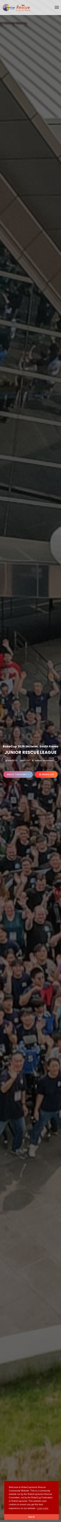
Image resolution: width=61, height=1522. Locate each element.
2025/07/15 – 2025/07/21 (21, 760)
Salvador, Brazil (43, 760)
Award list (47, 774)
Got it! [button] (32, 1517)
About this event (17, 774)
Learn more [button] (42, 1508)
